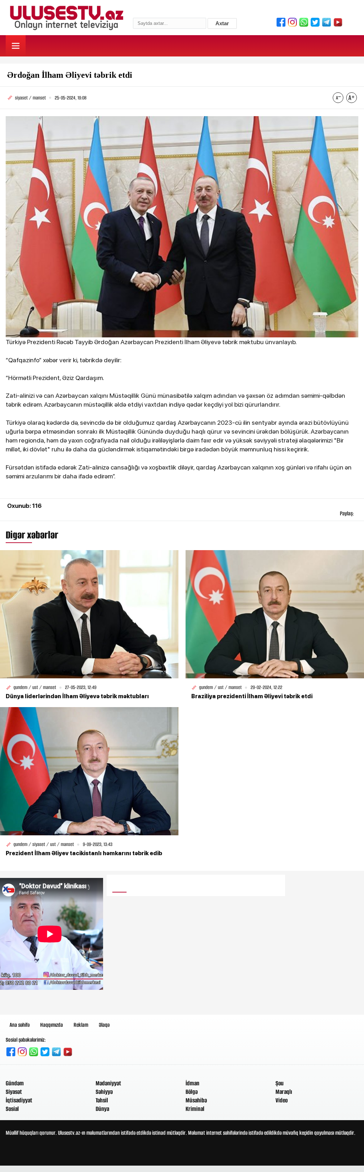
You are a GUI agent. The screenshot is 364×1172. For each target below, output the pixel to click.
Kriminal (195, 1109)
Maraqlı (283, 1091)
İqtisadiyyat (19, 1100)
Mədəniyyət (108, 1083)
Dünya (102, 1109)
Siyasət (14, 1091)
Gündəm (15, 1083)
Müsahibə (196, 1100)
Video (281, 1100)
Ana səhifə (20, 1025)
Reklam (81, 1025)
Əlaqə (104, 1025)
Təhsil (102, 1100)
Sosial (12, 1109)
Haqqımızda (51, 1025)
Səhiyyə (104, 1091)
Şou (279, 1083)
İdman (192, 1083)
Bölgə (192, 1091)
